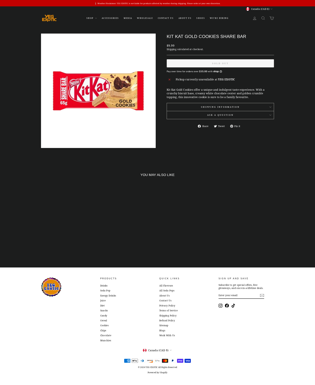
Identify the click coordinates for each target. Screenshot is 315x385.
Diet (102, 305)
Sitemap (163, 325)
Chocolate (105, 335)
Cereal (103, 320)
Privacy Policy (167, 305)
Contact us (166, 18)
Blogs (162, 330)
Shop (90, 18)
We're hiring (219, 18)
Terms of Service (168, 310)
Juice (103, 300)
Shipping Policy (168, 315)
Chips (103, 330)
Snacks (104, 310)
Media (128, 18)
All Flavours (166, 285)
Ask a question (220, 114)
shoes (200, 18)
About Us (184, 18)
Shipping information (220, 106)
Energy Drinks (108, 295)
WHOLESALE (145, 18)
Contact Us (165, 300)
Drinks (104, 285)
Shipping (171, 49)
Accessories (110, 18)
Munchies (105, 340)
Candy (103, 315)
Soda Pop (105, 290)
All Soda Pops (166, 290)
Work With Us (167, 335)
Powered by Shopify (157, 372)
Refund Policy (167, 320)
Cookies (104, 325)
